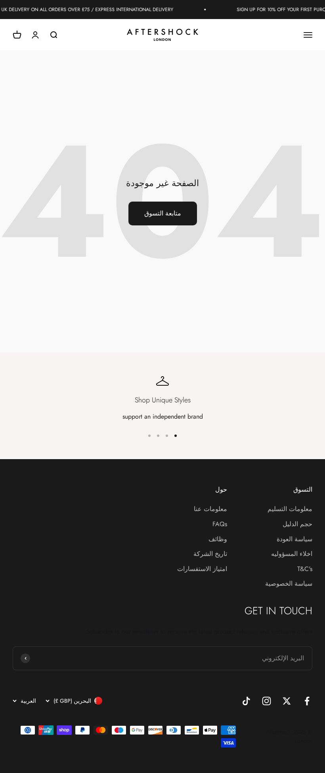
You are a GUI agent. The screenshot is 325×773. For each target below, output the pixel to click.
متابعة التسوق (162, 213)
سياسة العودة (294, 539)
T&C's (304, 568)
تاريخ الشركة (210, 553)
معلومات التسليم (290, 508)
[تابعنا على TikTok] (246, 701)
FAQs (219, 524)
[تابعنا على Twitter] (286, 701)
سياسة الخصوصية (288, 583)
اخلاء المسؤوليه (291, 553)
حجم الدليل (297, 524)
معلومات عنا (210, 508)
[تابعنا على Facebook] (307, 701)
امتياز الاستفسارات (202, 568)
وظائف (217, 539)
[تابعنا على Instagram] (266, 701)
